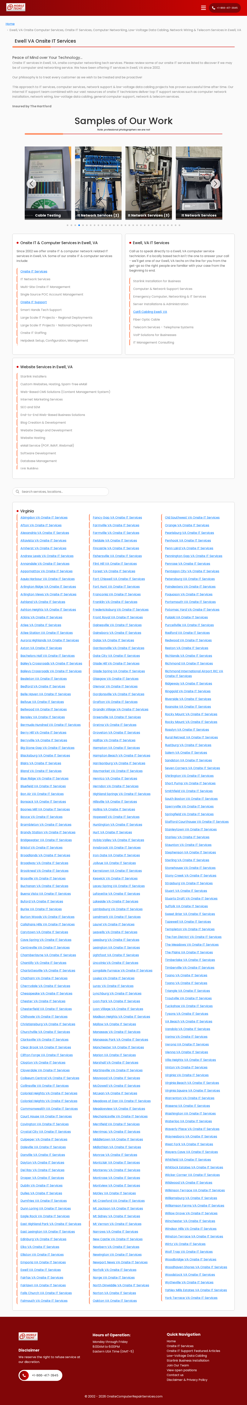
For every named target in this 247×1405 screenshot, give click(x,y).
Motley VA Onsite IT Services (114, 1193)
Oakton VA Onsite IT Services (115, 1300)
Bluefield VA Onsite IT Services (43, 786)
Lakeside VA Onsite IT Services (115, 901)
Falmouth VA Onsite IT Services (44, 1300)
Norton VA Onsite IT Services (114, 1293)
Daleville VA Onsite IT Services (43, 1147)
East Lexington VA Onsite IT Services (47, 1231)
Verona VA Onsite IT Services (187, 1044)
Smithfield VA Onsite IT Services (189, 791)
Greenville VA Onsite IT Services (117, 717)
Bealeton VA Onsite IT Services (43, 678)
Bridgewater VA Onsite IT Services (46, 840)
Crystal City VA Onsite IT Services (45, 1131)
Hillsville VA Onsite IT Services (115, 801)
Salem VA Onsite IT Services (186, 752)
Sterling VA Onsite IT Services (187, 860)
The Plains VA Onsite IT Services (189, 952)
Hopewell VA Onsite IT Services (116, 817)
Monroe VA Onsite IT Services (115, 1155)
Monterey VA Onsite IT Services (116, 1170)
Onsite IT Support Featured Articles (193, 1351)
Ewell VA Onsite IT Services (40, 1270)
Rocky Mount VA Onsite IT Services (191, 714)
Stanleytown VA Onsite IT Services (191, 829)
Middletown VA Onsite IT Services (118, 1139)
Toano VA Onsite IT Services (186, 975)
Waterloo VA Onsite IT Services (188, 1121)
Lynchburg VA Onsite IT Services (117, 993)
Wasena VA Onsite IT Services (187, 1106)
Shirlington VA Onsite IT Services (189, 776)
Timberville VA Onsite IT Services (189, 967)
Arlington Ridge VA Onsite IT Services (48, 586)
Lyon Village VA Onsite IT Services (118, 1009)
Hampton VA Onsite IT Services (116, 748)
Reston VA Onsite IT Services (186, 648)
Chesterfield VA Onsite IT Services (46, 1009)
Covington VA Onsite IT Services (44, 1124)
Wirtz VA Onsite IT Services (185, 1244)
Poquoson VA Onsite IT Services (188, 594)
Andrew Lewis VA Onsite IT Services (47, 556)
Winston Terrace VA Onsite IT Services (194, 1236)
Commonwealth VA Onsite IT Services (49, 1108)
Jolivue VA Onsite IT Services (114, 863)
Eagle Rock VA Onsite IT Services (45, 1216)
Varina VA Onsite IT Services (186, 1036)
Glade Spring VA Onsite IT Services (119, 671)
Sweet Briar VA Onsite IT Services (190, 914)
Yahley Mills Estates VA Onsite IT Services (196, 1290)
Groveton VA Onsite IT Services (116, 732)
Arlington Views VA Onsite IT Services (48, 594)
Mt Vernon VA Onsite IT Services (117, 1224)
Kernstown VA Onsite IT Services (117, 870)
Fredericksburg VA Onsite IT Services (121, 609)
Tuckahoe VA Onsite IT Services (189, 1006)
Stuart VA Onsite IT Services (186, 891)
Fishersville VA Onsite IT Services (117, 556)
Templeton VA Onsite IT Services (190, 929)
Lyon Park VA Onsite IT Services (116, 1001)
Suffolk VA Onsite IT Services (186, 906)
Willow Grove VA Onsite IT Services (191, 1213)
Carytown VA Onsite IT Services (44, 932)
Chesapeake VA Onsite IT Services (46, 993)
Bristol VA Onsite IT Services (41, 847)
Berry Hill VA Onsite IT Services (43, 732)
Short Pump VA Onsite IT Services (190, 783)
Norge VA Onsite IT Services (114, 1277)
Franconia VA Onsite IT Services (117, 594)
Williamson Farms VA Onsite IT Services (194, 1205)
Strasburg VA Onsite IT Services (189, 883)
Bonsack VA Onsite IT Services (43, 801)
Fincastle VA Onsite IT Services (116, 548)
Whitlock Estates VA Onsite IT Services (194, 1167)
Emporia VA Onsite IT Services (43, 1262)
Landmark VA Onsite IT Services (117, 917)
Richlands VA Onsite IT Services (188, 655)
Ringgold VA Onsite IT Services (188, 691)
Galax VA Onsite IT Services (113, 640)
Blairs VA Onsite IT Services (40, 763)
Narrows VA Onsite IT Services (115, 1231)
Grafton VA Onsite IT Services (115, 702)
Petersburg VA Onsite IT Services (190, 579)
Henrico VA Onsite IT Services (115, 778)
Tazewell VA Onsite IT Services (188, 921)
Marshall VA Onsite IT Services (115, 1062)
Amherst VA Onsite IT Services (43, 548)
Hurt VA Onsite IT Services (112, 832)
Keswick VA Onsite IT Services (115, 878)
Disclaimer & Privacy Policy (187, 1380)
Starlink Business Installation (188, 1360)
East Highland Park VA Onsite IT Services (50, 1224)
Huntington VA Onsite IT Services (117, 824)
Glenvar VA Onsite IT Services (115, 686)
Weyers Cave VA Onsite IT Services (191, 1152)
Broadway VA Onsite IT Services (44, 863)
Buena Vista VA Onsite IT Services (45, 893)
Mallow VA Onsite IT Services (114, 1024)
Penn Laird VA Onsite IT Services (189, 548)
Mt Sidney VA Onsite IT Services (116, 1216)
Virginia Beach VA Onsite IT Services (192, 1083)
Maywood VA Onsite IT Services (116, 1078)
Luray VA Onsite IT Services (113, 986)
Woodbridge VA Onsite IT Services (190, 1259)
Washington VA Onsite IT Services (190, 1113)
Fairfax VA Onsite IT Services (41, 1277)
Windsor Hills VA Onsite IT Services (191, 1228)
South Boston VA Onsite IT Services (191, 798)
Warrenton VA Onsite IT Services (189, 1098)
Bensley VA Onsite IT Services (42, 717)
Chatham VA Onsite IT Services (44, 978)
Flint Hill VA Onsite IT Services (115, 563)
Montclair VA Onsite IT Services (116, 1162)
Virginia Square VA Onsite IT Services (192, 1090)
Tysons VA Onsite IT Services (186, 1013)
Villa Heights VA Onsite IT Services (190, 1060)
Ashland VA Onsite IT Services (42, 602)
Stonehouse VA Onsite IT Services (190, 868)
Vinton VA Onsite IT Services (186, 1067)
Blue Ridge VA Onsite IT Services (44, 778)
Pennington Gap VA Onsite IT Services (193, 556)
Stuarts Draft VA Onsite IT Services (191, 898)
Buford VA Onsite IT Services (41, 901)
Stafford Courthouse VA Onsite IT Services (197, 821)
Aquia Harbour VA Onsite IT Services (47, 579)
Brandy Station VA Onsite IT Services (47, 832)
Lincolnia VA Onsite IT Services (115, 963)
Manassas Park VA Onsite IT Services (120, 1039)
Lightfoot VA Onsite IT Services (116, 955)
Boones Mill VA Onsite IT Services (45, 809)
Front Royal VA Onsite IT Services (118, 617)
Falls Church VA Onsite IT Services (46, 1293)
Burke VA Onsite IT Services (41, 909)
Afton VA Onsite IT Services (41, 525)
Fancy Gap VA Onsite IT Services (117, 517)
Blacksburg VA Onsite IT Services (45, 755)
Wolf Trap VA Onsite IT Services (189, 1251)
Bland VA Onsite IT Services (41, 771)
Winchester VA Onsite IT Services (190, 1221)
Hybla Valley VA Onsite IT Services (118, 840)
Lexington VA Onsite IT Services (116, 947)
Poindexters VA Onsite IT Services (190, 586)
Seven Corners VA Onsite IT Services (192, 768)
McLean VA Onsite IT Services (115, 1093)
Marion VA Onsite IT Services (114, 1055)
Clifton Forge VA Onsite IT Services (46, 1055)
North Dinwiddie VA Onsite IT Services (121, 1285)
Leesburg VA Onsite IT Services (116, 940)
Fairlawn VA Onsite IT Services (43, 1285)
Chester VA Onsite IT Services (42, 1001)
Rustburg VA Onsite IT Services (188, 745)
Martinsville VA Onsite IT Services (118, 1070)
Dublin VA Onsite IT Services (41, 1185)
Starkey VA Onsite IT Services (187, 837)
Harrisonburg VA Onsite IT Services (119, 763)
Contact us (175, 1375)
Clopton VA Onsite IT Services (42, 1062)
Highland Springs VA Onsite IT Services (122, 794)
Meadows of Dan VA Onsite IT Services (122, 1101)
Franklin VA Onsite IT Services (115, 602)
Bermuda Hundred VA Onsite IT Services (50, 725)
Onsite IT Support (33, 302)
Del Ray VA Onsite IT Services (42, 1170)
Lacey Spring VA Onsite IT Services (119, 886)
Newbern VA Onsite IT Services (116, 1247)
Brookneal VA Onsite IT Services (44, 870)
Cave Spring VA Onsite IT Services (45, 940)
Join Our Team (178, 1365)
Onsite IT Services (33, 271)
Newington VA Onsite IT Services (117, 1254)
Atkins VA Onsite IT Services (41, 617)
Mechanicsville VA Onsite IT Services (120, 1116)
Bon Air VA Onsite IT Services (42, 794)
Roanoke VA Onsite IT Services (188, 706)
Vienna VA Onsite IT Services (186, 1052)
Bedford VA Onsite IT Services (42, 686)
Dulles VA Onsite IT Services (41, 1193)
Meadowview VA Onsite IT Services (119, 1108)
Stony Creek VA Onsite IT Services (190, 875)
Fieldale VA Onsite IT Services (115, 540)
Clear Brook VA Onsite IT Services (45, 1047)
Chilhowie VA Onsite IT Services (44, 1016)
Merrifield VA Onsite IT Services (116, 1124)
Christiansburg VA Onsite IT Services (47, 1024)
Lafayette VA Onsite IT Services (116, 893)
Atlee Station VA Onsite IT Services (46, 633)
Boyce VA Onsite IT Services (41, 817)
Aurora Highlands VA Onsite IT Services (49, 640)
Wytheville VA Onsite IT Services (189, 1282)
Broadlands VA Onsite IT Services (45, 855)
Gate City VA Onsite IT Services (116, 655)
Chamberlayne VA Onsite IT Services (48, 955)
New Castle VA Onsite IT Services (118, 1239)
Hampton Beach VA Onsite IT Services (121, 755)
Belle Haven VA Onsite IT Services (45, 694)
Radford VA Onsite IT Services (187, 633)
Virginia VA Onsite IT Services (187, 1075)
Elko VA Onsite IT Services (39, 1247)
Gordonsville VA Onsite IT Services (118, 694)
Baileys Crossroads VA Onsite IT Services (51, 671)
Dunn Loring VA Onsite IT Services (45, 1208)
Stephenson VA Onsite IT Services (190, 852)
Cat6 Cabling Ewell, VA (150, 312)
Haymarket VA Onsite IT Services (118, 771)
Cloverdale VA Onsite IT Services (45, 1070)
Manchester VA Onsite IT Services (118, 1047)
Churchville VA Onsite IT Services (45, 1032)
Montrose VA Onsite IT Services (116, 1178)
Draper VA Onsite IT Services (42, 1178)
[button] (31, 184)
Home (10, 24)
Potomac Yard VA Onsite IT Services (192, 609)
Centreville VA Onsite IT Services (45, 947)
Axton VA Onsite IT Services (41, 648)
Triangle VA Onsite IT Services (187, 991)
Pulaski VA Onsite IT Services (186, 617)
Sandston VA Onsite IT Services (188, 760)
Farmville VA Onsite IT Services (116, 525)
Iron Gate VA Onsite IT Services (116, 855)
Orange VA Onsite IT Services (187, 525)
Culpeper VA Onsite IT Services (43, 1139)
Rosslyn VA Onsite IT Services (187, 729)
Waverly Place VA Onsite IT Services (192, 1129)
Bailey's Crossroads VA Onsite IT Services (51, 663)
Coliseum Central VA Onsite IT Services (49, 1078)
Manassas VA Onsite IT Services (116, 1032)
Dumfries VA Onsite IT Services (43, 1200)
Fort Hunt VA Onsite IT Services (116, 586)
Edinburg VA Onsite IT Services (43, 1239)
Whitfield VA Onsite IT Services (188, 1159)
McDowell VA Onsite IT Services (116, 1085)
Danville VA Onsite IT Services (42, 1155)
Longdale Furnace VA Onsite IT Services (122, 970)
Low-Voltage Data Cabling (187, 1355)
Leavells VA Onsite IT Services (115, 932)
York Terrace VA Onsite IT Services (191, 1298)
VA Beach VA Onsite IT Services (188, 1021)
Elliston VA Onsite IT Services (42, 1254)
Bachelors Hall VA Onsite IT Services (47, 655)
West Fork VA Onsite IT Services (189, 1144)
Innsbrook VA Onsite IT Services (117, 847)
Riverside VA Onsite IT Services (188, 699)
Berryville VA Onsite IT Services (43, 740)
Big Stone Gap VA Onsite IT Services (47, 748)
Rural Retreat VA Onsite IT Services (191, 737)
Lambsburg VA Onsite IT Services (118, 909)
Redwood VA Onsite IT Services (188, 640)
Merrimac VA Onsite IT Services (116, 1131)
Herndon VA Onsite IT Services (116, 786)
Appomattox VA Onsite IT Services (46, 571)
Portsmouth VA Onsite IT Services (190, 602)
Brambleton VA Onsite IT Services (45, 824)
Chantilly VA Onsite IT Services (43, 963)
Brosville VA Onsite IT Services (43, 878)
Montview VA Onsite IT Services (116, 1185)
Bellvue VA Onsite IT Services (42, 702)
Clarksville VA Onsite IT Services (44, 1039)
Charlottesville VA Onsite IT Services (47, 970)
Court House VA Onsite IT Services (46, 1116)
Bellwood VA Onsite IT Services (43, 709)
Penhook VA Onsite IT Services (188, 540)
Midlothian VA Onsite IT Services (117, 1147)
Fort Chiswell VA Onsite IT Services (119, 579)
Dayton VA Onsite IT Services (42, 1162)
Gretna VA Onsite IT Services (114, 725)
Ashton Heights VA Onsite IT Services (48, 609)
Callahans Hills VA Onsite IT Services (47, 924)
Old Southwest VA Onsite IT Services (192, 517)
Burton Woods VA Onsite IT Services (47, 917)
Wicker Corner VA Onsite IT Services (192, 1175)
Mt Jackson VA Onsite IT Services (118, 1208)
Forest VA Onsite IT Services (114, 571)
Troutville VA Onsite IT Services (188, 998)
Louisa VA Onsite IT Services (113, 978)
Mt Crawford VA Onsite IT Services (119, 1200)
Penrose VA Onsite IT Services (187, 563)
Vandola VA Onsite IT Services (187, 1029)
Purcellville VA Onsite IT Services (189, 625)
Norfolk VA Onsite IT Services (114, 1270)
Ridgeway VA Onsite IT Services (188, 683)
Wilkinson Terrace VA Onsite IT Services (195, 1190)
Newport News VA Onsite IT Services (120, 1262)
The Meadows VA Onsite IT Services (192, 944)
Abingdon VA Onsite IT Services (44, 517)
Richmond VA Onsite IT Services (189, 663)
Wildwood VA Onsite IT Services (188, 1182)
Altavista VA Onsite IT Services (43, 540)
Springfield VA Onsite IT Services (189, 814)
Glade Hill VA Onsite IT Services (116, 663)
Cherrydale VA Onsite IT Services (45, 986)
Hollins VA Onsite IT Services (114, 809)
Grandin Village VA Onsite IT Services (120, 709)
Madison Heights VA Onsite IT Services (121, 1016)
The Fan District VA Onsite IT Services (193, 937)
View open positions (182, 1370)
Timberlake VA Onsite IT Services (190, 960)
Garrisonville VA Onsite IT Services (118, 648)
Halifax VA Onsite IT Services (114, 740)
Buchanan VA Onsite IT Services (44, 886)
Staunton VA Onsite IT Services (188, 845)
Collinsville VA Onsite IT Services (44, 1085)
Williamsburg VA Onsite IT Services (191, 1198)
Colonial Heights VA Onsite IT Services (48, 1093)
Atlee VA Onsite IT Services (40, 625)
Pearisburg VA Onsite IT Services (189, 533)
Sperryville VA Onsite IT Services (189, 806)
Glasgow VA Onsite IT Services (116, 678)
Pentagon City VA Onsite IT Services (192, 571)
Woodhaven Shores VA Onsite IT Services (196, 1267)
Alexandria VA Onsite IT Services (44, 533)
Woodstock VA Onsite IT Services (190, 1274)
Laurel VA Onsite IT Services (113, 924)
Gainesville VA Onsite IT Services (117, 625)
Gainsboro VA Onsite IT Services (117, 633)
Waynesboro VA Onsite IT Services (191, 1136)
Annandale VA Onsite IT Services (44, 563)
